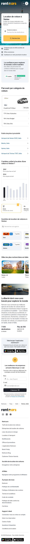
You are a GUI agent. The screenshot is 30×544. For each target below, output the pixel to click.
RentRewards (6, 439)
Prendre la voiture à (12, 30)
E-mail (5, 382)
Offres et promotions (8, 442)
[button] (8, 76)
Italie (16, 404)
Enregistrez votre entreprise (11, 465)
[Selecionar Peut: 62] (7, 192)
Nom (4, 375)
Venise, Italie (25, 404)
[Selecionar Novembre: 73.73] (23, 190)
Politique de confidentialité (18, 396)
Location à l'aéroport (8, 435)
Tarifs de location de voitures (11, 425)
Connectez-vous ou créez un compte (13, 514)
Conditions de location (9, 528)
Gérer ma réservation (8, 518)
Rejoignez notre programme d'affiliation (14, 475)
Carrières (5, 506)
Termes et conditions (8, 493)
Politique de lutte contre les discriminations (10, 501)
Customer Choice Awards (10, 456)
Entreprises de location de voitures (13, 428)
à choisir (3, 331)
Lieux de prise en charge (10, 432)
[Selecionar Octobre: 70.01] (26, 191)
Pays (11, 404)
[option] (15, 138)
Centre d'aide (6, 521)
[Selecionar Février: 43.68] (14, 194)
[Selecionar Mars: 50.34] (11, 193)
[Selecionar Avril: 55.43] (4, 192)
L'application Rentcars (9, 446)
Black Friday (6, 449)
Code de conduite (7, 497)
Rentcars (3, 404)
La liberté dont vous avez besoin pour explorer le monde (14, 299)
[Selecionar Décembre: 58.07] (20, 192)
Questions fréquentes (9, 525)
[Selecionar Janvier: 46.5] (17, 193)
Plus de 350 (21, 327)
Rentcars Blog (6, 453)
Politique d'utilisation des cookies (12, 490)
